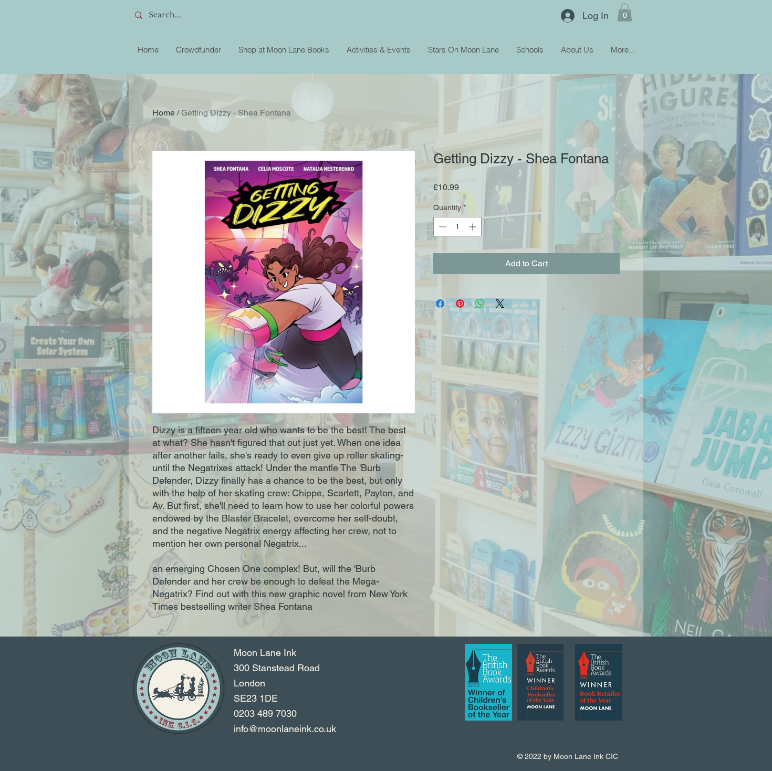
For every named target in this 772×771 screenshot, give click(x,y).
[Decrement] (441, 226)
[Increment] (473, 226)
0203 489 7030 (265, 713)
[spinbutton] (457, 226)
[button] (624, 12)
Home (163, 113)
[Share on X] (500, 303)
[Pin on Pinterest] (460, 303)
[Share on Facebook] (440, 303)
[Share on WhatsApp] (480, 303)
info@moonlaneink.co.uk (285, 728)
